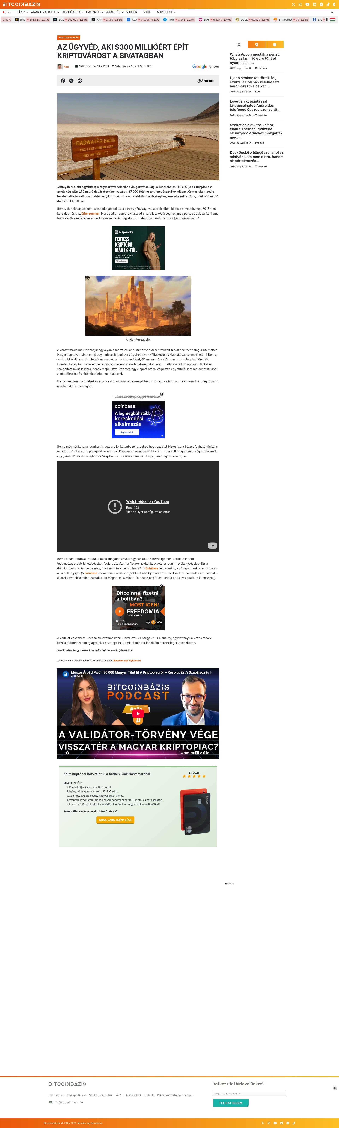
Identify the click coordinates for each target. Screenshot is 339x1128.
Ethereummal (90, 213)
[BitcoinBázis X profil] (293, 4)
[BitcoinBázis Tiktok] (328, 4)
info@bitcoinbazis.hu (68, 1102)
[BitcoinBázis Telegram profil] (321, 4)
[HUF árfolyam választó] (332, 19)
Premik (259, 142)
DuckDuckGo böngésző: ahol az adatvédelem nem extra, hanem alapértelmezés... (257, 156)
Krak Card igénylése (115, 820)
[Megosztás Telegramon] (71, 80)
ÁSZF (119, 1095)
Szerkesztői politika (101, 1095)
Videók (131, 12)
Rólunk (149, 1095)
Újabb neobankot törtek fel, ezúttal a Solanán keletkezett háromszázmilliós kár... (254, 82)
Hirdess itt (229, 883)
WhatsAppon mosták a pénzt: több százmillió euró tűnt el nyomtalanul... (255, 58)
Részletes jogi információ (127, 660)
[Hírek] (205, 66)
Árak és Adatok (44, 12)
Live (8, 12)
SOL (55, 19)
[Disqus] (169, 931)
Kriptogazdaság (69, 37)
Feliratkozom (230, 1103)
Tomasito (261, 115)
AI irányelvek (133, 1095)
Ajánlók (113, 12)
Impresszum (56, 1095)
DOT (199, 19)
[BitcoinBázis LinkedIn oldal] (314, 4)
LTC (313, 19)
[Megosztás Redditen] (80, 80)
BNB (17, 19)
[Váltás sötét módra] (334, 4)
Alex (66, 66)
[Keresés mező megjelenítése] (333, 12)
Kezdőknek (71, 12)
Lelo (258, 91)
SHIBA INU (276, 19)
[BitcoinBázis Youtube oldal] (307, 4)
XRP (92, 19)
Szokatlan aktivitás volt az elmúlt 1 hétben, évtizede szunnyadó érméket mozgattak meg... (256, 131)
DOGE (237, 19)
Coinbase (152, 568)
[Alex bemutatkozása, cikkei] (60, 66)
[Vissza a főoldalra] (21, 3)
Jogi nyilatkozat (76, 1095)
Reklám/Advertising (169, 1095)
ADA (127, 19)
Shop (147, 12)
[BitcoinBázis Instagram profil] (300, 4)
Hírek (21, 12)
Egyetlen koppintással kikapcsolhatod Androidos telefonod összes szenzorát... (255, 105)
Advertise (165, 12)
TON (164, 19)
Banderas (261, 68)
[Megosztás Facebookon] (63, 80)
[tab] (239, 44)
